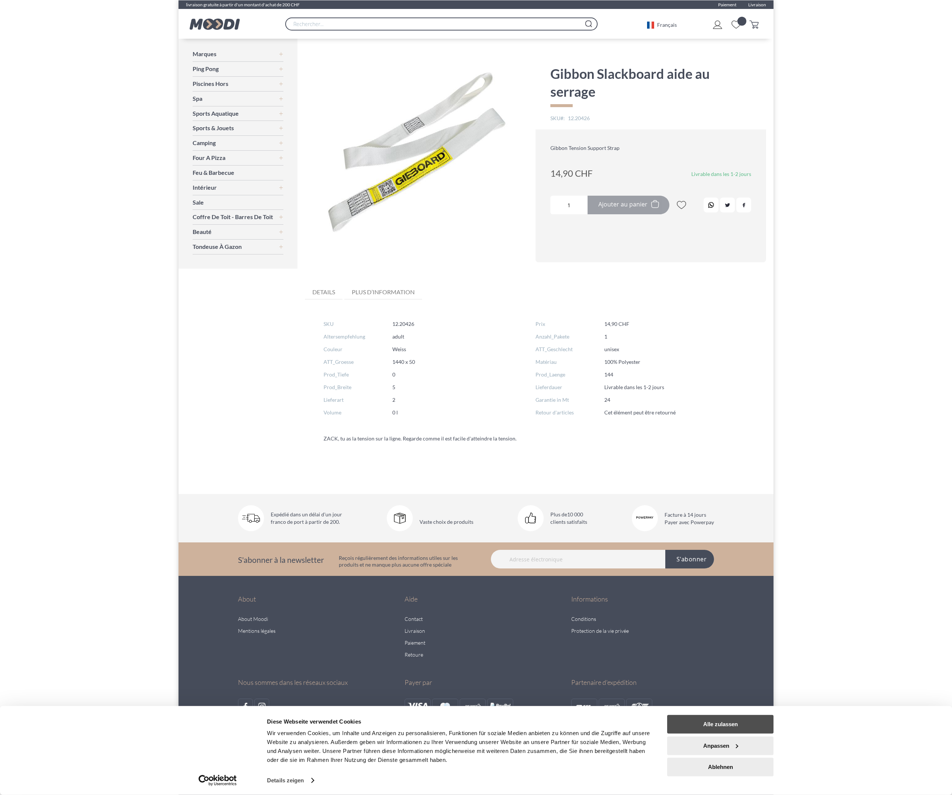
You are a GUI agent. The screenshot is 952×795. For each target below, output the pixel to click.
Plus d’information (383, 291)
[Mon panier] (755, 24)
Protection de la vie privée (600, 631)
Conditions (583, 619)
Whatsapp (711, 205)
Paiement (727, 4)
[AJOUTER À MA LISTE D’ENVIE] (681, 206)
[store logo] (215, 24)
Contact (414, 619)
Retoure (414, 654)
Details (323, 291)
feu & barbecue (213, 172)
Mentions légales (257, 631)
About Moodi (253, 619)
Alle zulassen (720, 724)
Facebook (743, 205)
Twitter (727, 205)
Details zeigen (285, 780)
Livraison (757, 4)
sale (198, 202)
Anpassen (716, 745)
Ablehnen (720, 767)
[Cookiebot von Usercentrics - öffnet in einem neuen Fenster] (217, 780)
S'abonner (691, 559)
